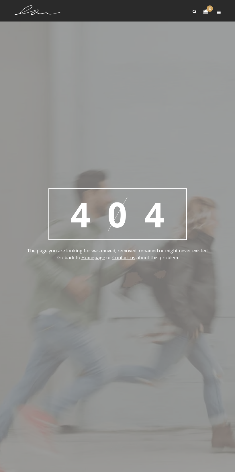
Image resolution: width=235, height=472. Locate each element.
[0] (202, 11)
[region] (117, 448)
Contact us (123, 257)
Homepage (93, 257)
